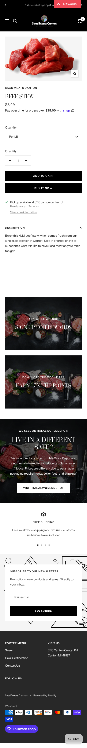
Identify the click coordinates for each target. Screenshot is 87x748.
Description (15, 227)
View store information (23, 212)
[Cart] (79, 21)
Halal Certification (16, 658)
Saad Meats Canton (21, 87)
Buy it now (43, 188)
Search (9, 650)
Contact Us (12, 665)
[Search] (15, 21)
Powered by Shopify (44, 695)
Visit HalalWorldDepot (43, 487)
